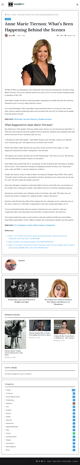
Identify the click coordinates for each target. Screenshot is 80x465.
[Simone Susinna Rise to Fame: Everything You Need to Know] (40, 325)
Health (8, 416)
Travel (8, 433)
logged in (16, 374)
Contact (75, 461)
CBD (7, 430)
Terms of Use (56, 461)
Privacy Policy (66, 461)
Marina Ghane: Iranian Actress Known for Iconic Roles (14, 353)
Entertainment (11, 446)
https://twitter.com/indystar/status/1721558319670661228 (30, 242)
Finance (8, 440)
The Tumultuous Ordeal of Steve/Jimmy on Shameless (34, 225)
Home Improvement (13, 397)
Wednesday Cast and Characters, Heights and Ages (33, 119)
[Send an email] (13, 35)
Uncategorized (11, 436)
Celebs (14, 14)
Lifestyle (9, 420)
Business (9, 403)
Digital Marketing (12, 426)
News (8, 450)
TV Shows (9, 393)
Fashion (8, 410)
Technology (10, 400)
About (49, 461)
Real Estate (10, 423)
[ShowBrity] (16, 4)
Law (7, 407)
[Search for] (77, 5)
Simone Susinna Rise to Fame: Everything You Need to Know (40, 334)
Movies (8, 413)
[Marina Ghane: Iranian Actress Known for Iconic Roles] (15, 334)
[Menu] (3, 5)
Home (8, 14)
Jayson (11, 35)
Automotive (10, 443)
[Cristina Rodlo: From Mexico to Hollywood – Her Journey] (64, 327)
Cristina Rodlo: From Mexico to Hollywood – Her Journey (64, 337)
